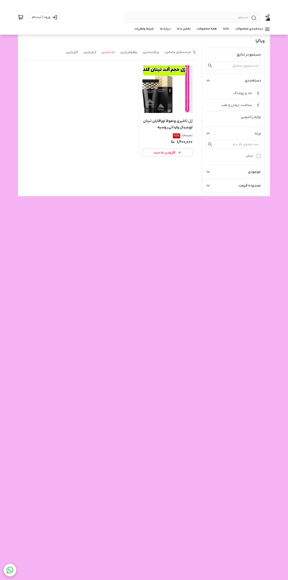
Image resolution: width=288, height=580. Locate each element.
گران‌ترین (72, 52)
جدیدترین (108, 52)
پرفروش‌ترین (128, 52)
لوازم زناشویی (251, 117)
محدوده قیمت (250, 185)
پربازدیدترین (151, 52)
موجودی (254, 172)
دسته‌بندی (253, 80)
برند (257, 133)
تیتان (249, 156)
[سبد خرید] (20, 17)
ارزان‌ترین (89, 52)
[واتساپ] (10, 570)
